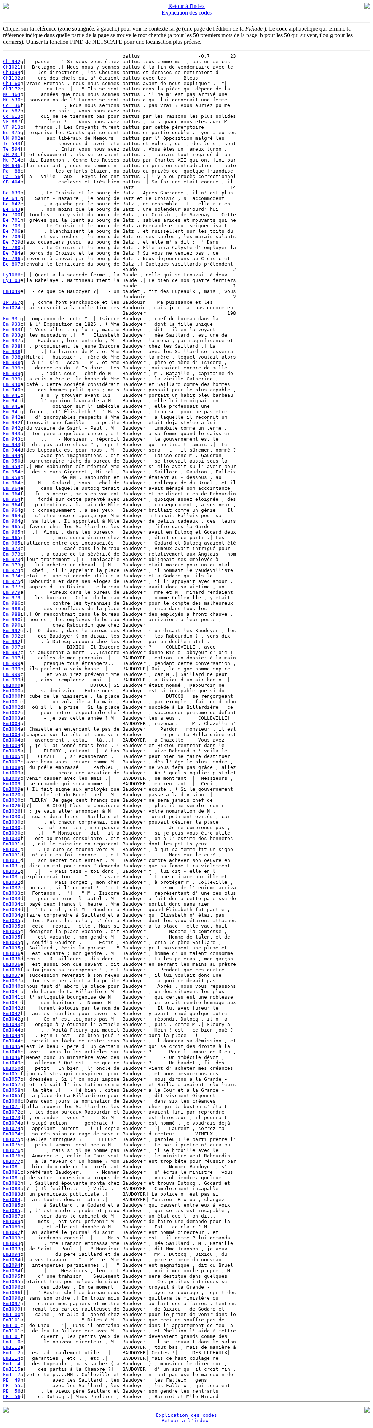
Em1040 (11, 986)
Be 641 (11, 198)
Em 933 (11, 324)
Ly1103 (11, 280)
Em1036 (11, 953)
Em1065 (11, 1095)
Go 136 (11, 105)
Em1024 (11, 307)
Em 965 (11, 526)
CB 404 (11, 182)
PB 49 (11, 1380)
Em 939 (11, 368)
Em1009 (11, 772)
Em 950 (11, 461)
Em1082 (11, 1183)
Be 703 (11, 225)
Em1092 (11, 1232)
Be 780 (11, 247)
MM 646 (11, 165)
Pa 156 (11, 176)
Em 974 (11, 570)
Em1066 (11, 1101)
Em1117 (11, 1374)
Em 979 (11, 592)
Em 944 (11, 450)
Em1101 (11, 1320)
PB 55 (11, 1385)
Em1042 (11, 1008)
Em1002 (11, 707)
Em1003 (11, 718)
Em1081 (11, 1166)
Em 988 (11, 608)
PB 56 (11, 1391)
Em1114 (11, 1358)
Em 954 (11, 466)
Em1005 (11, 751)
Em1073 (11, 1117)
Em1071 (11, 1106)
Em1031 (11, 844)
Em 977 (11, 586)
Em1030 (11, 816)
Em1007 (11, 762)
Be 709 (11, 236)
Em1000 (11, 685)
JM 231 (11, 154)
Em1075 (11, 1139)
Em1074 (11, 1123)
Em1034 (11, 904)
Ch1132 (11, 78)
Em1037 (11, 975)
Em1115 (11, 1369)
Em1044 (11, 1030)
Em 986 (11, 603)
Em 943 (11, 433)
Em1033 (11, 893)
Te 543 (11, 143)
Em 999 (11, 663)
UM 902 (11, 138)
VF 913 (11, 127)
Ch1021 (11, 67)
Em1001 (11, 701)
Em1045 (11, 1046)
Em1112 (11, 1347)
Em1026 (11, 805)
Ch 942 (11, 61)
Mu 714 (11, 160)
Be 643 (11, 209)
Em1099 (11, 1309)
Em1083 (11, 1188)
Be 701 (11, 220)
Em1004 (11, 723)
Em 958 (11, 477)
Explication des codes (187, 12)
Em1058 (11, 1090)
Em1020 (11, 794)
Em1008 (11, 767)
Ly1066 (11, 275)
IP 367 (11, 302)
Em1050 (11, 1068)
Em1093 (11, 1238)
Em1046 (11, 1051)
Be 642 (11, 203)
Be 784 (11, 253)
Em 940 (11, 384)
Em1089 (11, 1221)
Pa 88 (11, 171)
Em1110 (11, 1341)
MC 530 (11, 99)
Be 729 (11, 242)
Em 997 (11, 647)
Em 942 (11, 417)
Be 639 (11, 193)
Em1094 (11, 1254)
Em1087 (11, 1216)
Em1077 (11, 1161)
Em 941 (11, 395)
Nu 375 (11, 132)
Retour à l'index (186, 6)
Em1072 (11, 1112)
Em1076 (11, 1150)
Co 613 (11, 116)
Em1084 (11, 1199)
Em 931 (11, 318)
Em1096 (11, 1287)
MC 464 (11, 94)
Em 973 (11, 548)
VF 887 (11, 121)
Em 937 (11, 340)
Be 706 (11, 231)
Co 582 (11, 110)
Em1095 (11, 1276)
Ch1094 (11, 72)
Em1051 (11, 1073)
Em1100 (11, 1314)
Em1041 (11, 991)
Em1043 (11, 1024)
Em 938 (11, 346)
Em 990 (11, 619)
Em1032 (11, 882)
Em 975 (11, 581)
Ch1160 (11, 83)
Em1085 (11, 1205)
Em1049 (11, 291)
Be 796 (11, 258)
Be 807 (11, 264)
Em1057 (11, 1079)
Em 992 (11, 630)
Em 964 (11, 482)
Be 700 (11, 214)
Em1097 (11, 1303)
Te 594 (11, 149)
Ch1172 (11, 89)
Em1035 (11, 920)
